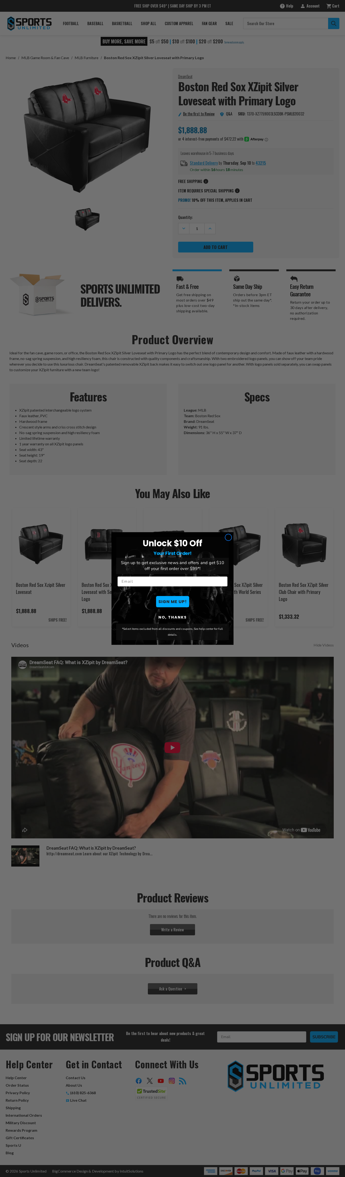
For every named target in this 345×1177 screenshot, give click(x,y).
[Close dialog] (228, 537)
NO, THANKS (172, 617)
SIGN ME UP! (172, 601)
